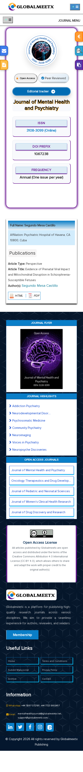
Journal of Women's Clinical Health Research (41, 501)
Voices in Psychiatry (25, 442)
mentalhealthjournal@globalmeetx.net (39, 713)
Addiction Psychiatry (26, 406)
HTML (19, 295)
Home (11, 661)
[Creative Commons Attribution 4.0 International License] (41, 533)
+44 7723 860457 (50, 705)
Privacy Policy (49, 670)
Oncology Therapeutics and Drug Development (42, 480)
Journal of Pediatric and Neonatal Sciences (40, 491)
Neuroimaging (21, 435)
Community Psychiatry (26, 428)
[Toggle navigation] (75, 7)
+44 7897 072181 (30, 705)
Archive (12, 678)
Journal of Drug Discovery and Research (38, 512)
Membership (22, 635)
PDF (36, 295)
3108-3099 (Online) (41, 130)
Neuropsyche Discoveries (29, 449)
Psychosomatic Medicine (28, 420)
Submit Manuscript (18, 670)
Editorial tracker (38, 91)
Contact (46, 678)
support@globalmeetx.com (33, 717)
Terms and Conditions (54, 661)
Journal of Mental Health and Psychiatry (38, 470)
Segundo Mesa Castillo (40, 285)
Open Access (27, 78)
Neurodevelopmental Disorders (31, 413)
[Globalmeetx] (31, 6)
